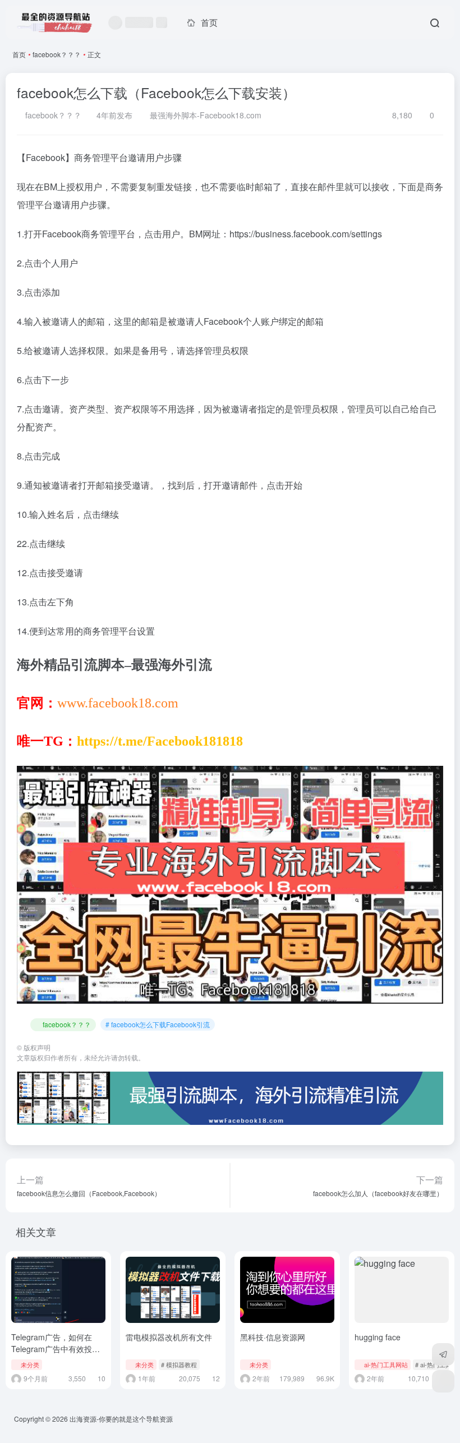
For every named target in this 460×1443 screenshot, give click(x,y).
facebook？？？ (57, 54)
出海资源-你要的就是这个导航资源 (121, 1418)
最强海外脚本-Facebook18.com (204, 115)
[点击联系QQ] (443, 1381)
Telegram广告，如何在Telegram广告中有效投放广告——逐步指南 (55, 1348)
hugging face (378, 1337)
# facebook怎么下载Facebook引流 (157, 1024)
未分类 (30, 1364)
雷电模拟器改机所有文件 (169, 1337)
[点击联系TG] (443, 1354)
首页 (19, 54)
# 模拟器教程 (179, 1364)
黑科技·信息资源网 (272, 1337)
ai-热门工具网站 (386, 1364)
